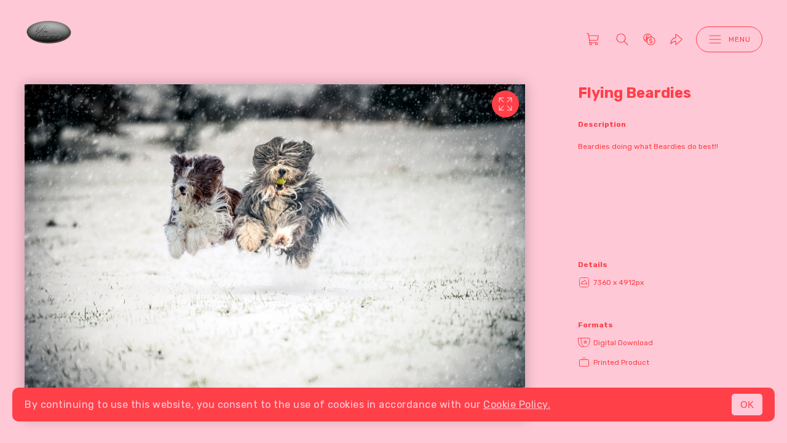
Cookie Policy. (516, 404)
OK (747, 404)
